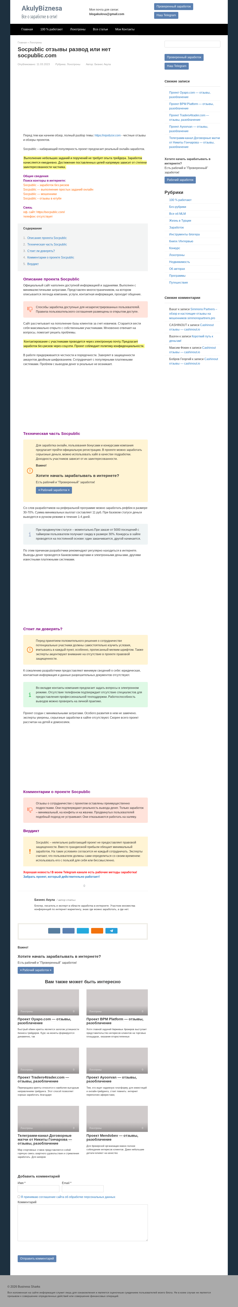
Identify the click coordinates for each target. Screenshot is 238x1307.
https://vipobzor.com (108, 135)
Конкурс (174, 248)
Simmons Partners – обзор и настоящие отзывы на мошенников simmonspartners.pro (193, 314)
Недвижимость (179, 261)
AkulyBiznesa (42, 8)
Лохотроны (78, 29)
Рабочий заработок (180, 179)
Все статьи (100, 29)
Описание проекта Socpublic (47, 237)
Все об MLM (177, 213)
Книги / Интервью (181, 241)
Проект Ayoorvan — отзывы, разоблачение (111, 1079)
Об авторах (177, 268)
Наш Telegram (166, 15)
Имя (21, 1183)
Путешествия (178, 282)
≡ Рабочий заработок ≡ (54, 490)
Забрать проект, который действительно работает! (61, 876)
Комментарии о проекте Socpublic (50, 257)
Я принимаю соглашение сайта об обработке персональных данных (68, 1197)
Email (66, 1183)
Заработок (176, 227)
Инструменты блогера (184, 234)
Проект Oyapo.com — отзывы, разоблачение (44, 1021)
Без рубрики (177, 206)
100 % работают (51, 29)
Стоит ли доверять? (41, 251)
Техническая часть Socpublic (47, 244)
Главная (27, 29)
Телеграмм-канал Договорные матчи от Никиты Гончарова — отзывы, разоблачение (45, 1139)
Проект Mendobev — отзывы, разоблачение (112, 1137)
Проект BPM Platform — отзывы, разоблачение (114, 1021)
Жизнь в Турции (180, 220)
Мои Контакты (125, 29)
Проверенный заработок (174, 6)
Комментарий (27, 1202)
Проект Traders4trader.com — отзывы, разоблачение (43, 1079)
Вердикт (33, 264)
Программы (177, 275)
